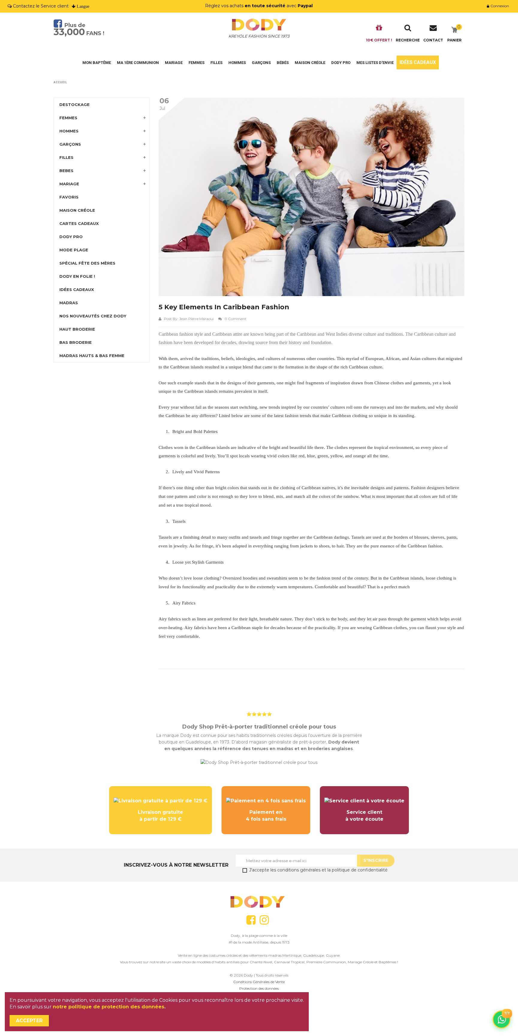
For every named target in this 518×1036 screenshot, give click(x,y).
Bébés (283, 62)
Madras (68, 302)
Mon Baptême (96, 62)
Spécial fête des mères (87, 263)
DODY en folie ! (77, 276)
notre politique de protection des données (108, 1007)
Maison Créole (310, 62)
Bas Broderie (75, 342)
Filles (216, 62)
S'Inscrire (375, 860)
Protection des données (259, 988)
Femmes (196, 62)
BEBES (66, 170)
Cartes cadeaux (79, 223)
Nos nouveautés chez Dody (92, 316)
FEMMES (68, 117)
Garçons (261, 62)
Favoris (69, 197)
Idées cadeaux (418, 62)
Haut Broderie (77, 329)
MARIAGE (69, 183)
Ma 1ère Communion (138, 62)
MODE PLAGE (73, 249)
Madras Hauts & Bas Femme (91, 355)
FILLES (66, 157)
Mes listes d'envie (375, 62)
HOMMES (69, 131)
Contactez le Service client (41, 6)
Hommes (237, 62)
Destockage (74, 104)
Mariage (174, 62)
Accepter (29, 1020)
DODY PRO (340, 62)
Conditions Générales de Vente (259, 982)
